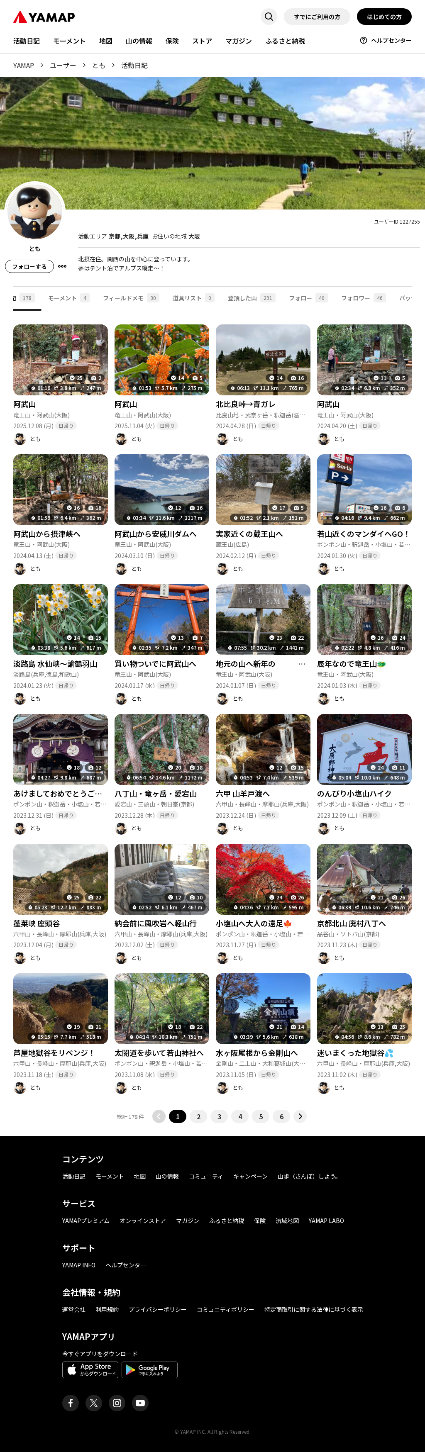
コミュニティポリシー (225, 1309)
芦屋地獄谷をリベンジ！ (54, 1052)
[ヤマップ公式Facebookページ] (70, 1403)
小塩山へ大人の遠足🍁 (254, 923)
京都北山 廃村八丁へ (351, 923)
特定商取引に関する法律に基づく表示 (313, 1309)
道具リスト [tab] (192, 298)
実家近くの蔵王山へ (249, 533)
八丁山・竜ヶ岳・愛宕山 (156, 793)
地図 (105, 41)
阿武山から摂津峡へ (47, 533)
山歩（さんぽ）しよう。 (309, 1176)
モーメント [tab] (67, 298)
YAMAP (23, 65)
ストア (202, 41)
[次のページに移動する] (300, 1116)
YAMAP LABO (326, 1220)
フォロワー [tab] (362, 298)
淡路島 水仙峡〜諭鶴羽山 (55, 663)
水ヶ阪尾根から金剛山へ (257, 1052)
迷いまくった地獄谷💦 (355, 1052)
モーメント (69, 41)
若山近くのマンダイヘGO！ (363, 533)
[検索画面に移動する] (269, 16)
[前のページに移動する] (159, 1116)
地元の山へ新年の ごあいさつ (283, 663)
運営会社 (73, 1309)
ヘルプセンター (391, 40)
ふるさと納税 (285, 41)
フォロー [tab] (307, 298)
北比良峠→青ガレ (246, 403)
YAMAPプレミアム (86, 1220)
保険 (172, 41)
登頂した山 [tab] (250, 298)
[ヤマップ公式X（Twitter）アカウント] (93, 1403)
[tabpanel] (212, 717)
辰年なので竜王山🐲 (351, 663)
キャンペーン (250, 1176)
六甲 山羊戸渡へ (243, 793)
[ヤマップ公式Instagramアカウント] (117, 1403)
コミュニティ (206, 1176)
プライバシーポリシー (158, 1309)
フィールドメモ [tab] (129, 298)
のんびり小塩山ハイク (354, 793)
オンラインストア (143, 1220)
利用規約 (107, 1309)
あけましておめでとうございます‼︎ (71, 793)
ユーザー (63, 65)
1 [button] (178, 1116)
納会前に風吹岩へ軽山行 (156, 923)
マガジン (238, 41)
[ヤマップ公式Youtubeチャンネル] (140, 1403)
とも (98, 65)
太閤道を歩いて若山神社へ (159, 1052)
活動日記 (26, 41)
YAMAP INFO (78, 1265)
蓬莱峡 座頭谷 (36, 923)
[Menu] (62, 266)
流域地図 (287, 1220)
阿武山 (24, 403)
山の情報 (139, 41)
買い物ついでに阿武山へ (155, 663)
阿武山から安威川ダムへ (156, 533)
